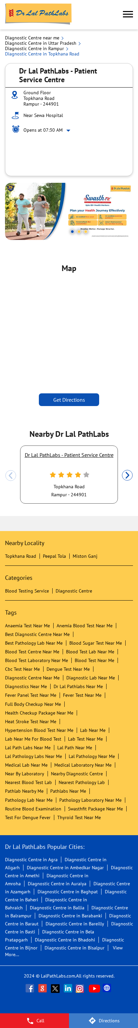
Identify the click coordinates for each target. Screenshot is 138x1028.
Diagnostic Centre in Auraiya (57, 884)
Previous (10, 475)
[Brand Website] (107, 988)
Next (127, 475)
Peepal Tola (54, 556)
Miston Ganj (85, 556)
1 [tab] (72, 231)
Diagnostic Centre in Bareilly (75, 924)
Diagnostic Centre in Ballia (57, 908)
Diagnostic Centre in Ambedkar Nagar (65, 868)
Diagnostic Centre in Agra (31, 860)
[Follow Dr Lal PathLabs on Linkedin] (68, 988)
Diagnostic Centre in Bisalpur (75, 948)
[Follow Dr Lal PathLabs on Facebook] (30, 988)
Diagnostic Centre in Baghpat (68, 892)
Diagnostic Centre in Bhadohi (65, 940)
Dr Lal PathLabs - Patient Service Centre (69, 455)
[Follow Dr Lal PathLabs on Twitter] (56, 988)
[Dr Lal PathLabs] (38, 14)
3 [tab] (85, 231)
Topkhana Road (20, 556)
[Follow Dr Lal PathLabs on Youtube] (94, 988)
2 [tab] (79, 231)
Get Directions (69, 399)
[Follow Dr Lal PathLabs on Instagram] (81, 988)
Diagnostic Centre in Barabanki (70, 916)
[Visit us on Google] (43, 988)
